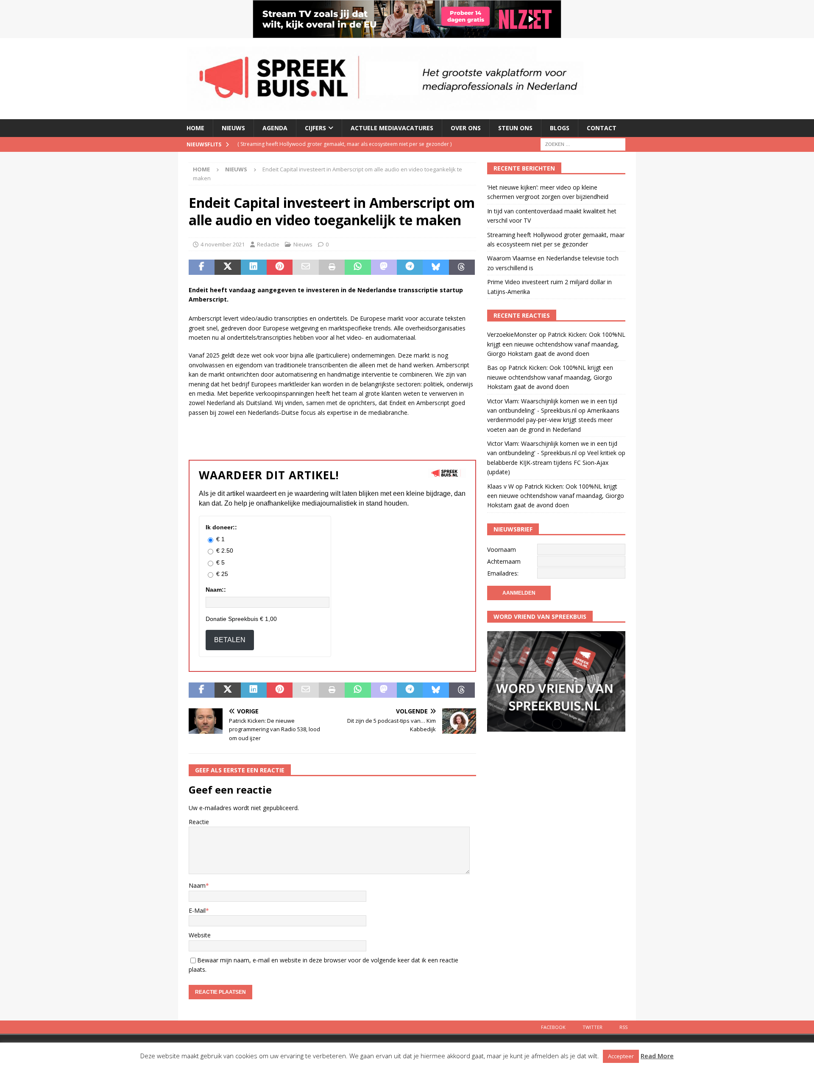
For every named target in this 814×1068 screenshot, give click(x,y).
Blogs (559, 128)
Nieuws (233, 128)
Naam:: (216, 589)
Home (195, 128)
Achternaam (504, 561)
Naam (197, 885)
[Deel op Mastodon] (384, 267)
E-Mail (197, 910)
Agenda (274, 128)
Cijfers (315, 128)
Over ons (466, 128)
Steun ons (515, 128)
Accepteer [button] (621, 1056)
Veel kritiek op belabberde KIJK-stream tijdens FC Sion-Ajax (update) (556, 462)
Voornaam (501, 549)
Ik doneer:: (221, 527)
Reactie (199, 822)
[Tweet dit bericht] (227, 267)
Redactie (268, 244)
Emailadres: (503, 573)
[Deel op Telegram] (410, 267)
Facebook (553, 1027)
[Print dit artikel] (332, 267)
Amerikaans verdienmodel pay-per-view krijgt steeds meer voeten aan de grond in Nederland (553, 419)
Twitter (592, 1027)
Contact (601, 128)
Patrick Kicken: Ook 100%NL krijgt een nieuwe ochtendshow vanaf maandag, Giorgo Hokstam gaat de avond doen (556, 344)
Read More (657, 1055)
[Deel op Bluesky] (436, 267)
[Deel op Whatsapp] (358, 267)
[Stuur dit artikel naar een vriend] (305, 267)
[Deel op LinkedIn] (254, 267)
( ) (344, 144)
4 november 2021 (223, 244)
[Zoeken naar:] (583, 144)
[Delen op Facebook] (202, 267)
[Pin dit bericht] (280, 267)
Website (200, 935)
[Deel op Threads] (462, 267)
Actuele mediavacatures (392, 128)
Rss (623, 1027)
